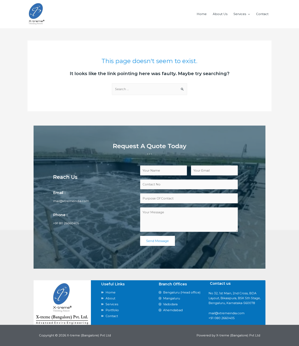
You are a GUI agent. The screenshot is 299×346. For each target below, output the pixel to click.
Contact (262, 14)
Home (202, 14)
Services (240, 14)
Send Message (157, 241)
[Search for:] (149, 89)
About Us (220, 14)
